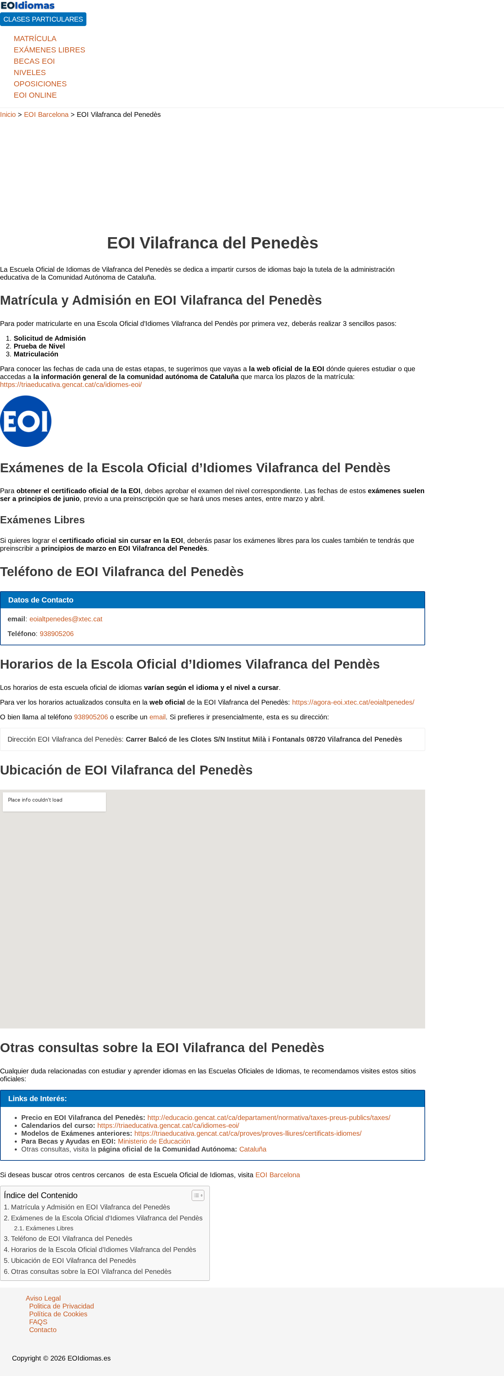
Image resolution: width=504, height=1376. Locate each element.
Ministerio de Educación (154, 1141)
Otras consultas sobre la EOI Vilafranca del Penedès (91, 1271)
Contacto (43, 1330)
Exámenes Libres (49, 1228)
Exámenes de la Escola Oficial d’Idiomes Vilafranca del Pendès (107, 1218)
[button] (43, 19)
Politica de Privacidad (61, 1306)
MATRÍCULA (35, 38)
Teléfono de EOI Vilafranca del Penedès (71, 1238)
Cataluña (252, 1149)
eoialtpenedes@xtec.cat (66, 619)
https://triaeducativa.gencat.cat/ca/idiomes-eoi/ (71, 384)
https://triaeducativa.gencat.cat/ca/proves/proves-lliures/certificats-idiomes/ (248, 1133)
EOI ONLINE (35, 95)
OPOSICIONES (40, 84)
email (157, 717)
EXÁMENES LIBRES (49, 50)
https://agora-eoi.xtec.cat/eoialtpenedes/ (353, 702)
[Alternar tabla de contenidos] (195, 1195)
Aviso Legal (43, 1298)
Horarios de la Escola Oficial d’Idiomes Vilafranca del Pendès (103, 1249)
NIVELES (30, 72)
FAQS (38, 1322)
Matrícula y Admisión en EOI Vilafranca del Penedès (90, 1207)
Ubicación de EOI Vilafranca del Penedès (73, 1260)
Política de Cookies (58, 1314)
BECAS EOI (34, 61)
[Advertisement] (212, 172)
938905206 (57, 633)
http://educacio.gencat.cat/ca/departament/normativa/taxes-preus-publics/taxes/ (269, 1117)
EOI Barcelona (277, 1175)
